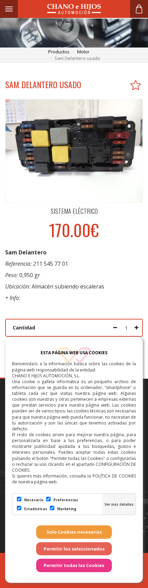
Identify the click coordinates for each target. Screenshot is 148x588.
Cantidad (24, 327)
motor (83, 52)
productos (59, 52)
